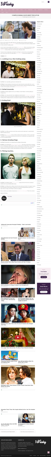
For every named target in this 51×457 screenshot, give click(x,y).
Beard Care (40, 34)
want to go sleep (8, 134)
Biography (39, 41)
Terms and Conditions (43, 455)
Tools (39, 247)
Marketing (39, 176)
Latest (38, 455)
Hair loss (39, 133)
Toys (39, 249)
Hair (38, 127)
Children (39, 60)
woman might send (19, 53)
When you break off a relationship (16, 144)
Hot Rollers (40, 150)
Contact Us (34, 455)
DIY (38, 84)
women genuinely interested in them (21, 86)
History (39, 142)
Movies (21, 9)
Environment (40, 92)
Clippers (39, 64)
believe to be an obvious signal (22, 190)
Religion (39, 217)
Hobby (39, 144)
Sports (39, 228)
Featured (39, 99)
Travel (7, 12)
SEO (39, 221)
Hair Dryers (40, 131)
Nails (39, 193)
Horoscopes (40, 148)
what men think (32, 429)
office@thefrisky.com (23, 448)
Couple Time (40, 71)
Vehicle (39, 258)
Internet (39, 157)
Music (39, 191)
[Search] (48, 2)
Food (39, 101)
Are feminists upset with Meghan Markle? (8, 431)
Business (39, 45)
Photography (40, 206)
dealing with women (20, 47)
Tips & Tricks (40, 245)
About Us (31, 455)
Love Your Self (40, 172)
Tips (38, 243)
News (9, 9)
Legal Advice (40, 163)
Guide (39, 122)
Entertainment (40, 9)
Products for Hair (40, 208)
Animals (39, 26)
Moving (39, 189)
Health (13, 9)
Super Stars (40, 234)
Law (38, 161)
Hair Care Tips (40, 129)
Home (6, 9)
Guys (12, 40)
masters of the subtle (15, 429)
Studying (39, 230)
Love (25, 9)
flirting (10, 429)
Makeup (39, 174)
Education (39, 88)
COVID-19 (39, 73)
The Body (39, 241)
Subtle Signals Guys (24, 429)
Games (39, 112)
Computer (39, 69)
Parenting (45, 9)
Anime (39, 28)
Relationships (30, 9)
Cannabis (39, 49)
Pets (38, 204)
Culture (39, 79)
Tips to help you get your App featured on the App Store (28, 431)
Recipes (39, 213)
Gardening (39, 114)
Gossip (39, 120)
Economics (40, 86)
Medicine (39, 178)
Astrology (39, 32)
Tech (39, 236)
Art (38, 30)
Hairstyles (39, 135)
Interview (39, 159)
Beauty (39, 36)
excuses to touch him (15, 182)
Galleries (39, 107)
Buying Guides (40, 47)
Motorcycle (40, 185)
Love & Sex (16, 40)
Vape (39, 256)
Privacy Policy (49, 455)
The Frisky (3, 40)
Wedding (39, 264)
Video (39, 260)
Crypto (39, 77)
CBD (39, 56)
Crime (39, 75)
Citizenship (40, 62)
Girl (10, 40)
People (39, 202)
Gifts (39, 116)
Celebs (17, 9)
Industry (39, 155)
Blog (38, 43)
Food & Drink (40, 103)
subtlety (28, 429)
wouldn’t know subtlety (11, 43)
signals (19, 429)
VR (38, 262)
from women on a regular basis (30, 95)
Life (38, 165)
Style (35, 9)
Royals (2, 12)
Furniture (39, 105)
